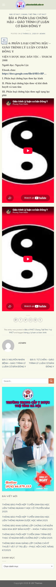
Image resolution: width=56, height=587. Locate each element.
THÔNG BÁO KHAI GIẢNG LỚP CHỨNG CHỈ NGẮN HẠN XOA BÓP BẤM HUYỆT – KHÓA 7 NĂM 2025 (27, 527)
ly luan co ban (36, 332)
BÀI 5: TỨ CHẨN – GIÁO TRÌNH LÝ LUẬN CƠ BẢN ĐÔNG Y (41, 363)
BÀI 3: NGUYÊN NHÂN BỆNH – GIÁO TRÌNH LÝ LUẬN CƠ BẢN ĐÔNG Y (14, 363)
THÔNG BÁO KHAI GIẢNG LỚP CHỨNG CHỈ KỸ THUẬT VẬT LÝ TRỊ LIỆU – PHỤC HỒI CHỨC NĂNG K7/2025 (28, 546)
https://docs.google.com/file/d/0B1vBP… (24, 73)
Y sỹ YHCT (42, 14)
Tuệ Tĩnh (32, 14)
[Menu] (3, 4)
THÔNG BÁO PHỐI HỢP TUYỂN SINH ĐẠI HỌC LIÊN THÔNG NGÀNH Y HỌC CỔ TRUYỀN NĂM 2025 (25, 508)
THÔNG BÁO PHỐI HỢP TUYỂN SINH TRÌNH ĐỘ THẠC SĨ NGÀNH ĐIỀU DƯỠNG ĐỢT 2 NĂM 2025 (27, 536)
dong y (27, 332)
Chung (24, 14)
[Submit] (51, 381)
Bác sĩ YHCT (15, 14)
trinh (44, 332)
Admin (42, 34)
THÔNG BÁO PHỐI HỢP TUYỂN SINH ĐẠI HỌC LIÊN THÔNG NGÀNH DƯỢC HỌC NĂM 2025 (25, 518)
